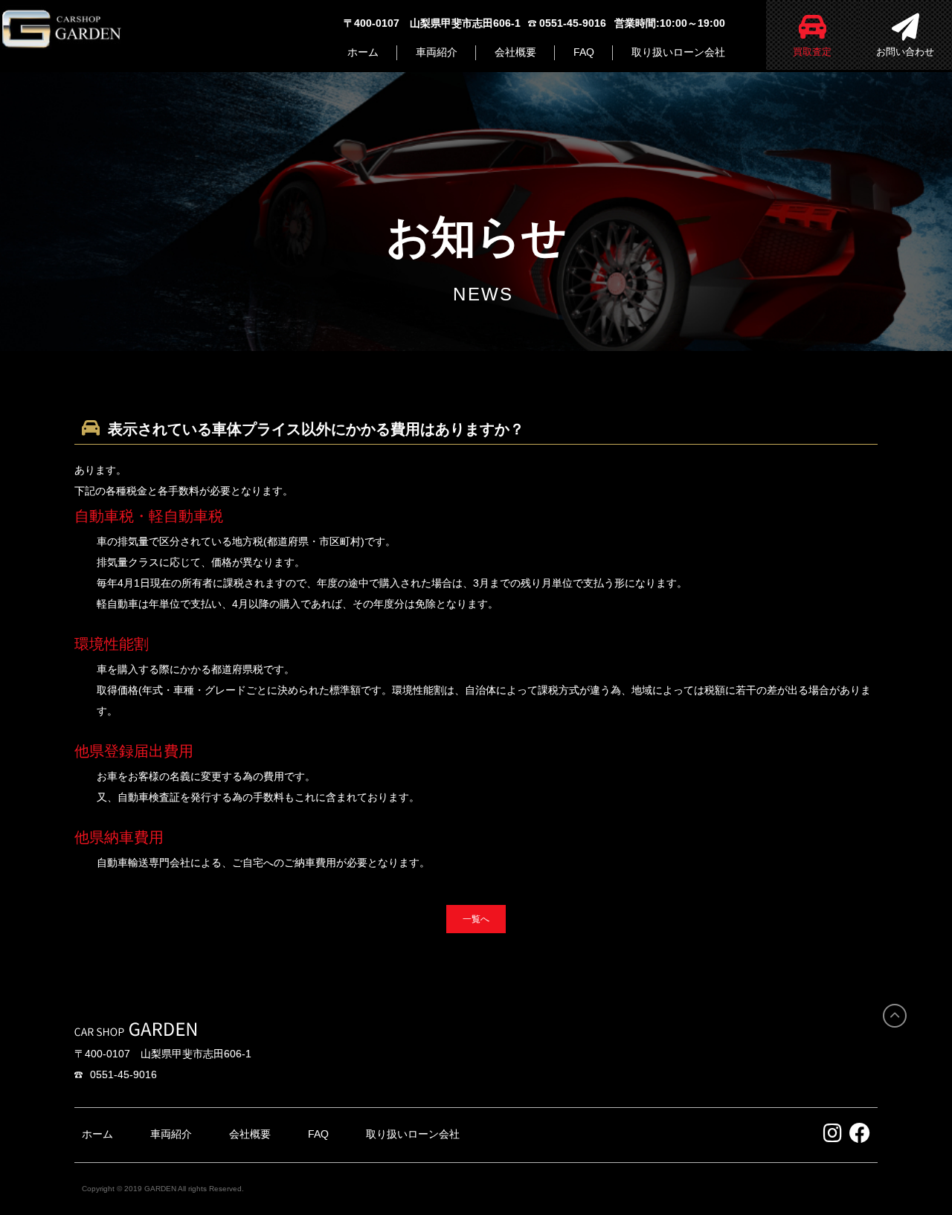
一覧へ (476, 919)
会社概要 (515, 52)
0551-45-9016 (123, 1074)
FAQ (583, 52)
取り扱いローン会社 (678, 52)
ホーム (363, 52)
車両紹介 (436, 52)
